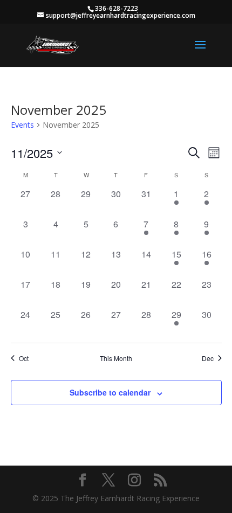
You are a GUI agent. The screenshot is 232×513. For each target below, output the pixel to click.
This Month (116, 358)
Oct (24, 358)
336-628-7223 (116, 8)
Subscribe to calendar (110, 392)
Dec (208, 358)
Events (22, 125)
